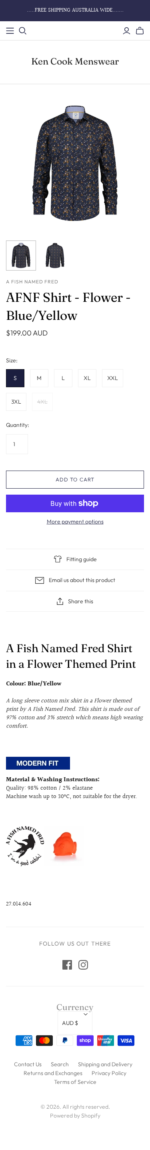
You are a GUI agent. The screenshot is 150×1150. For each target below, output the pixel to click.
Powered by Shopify (75, 1115)
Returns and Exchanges (53, 1073)
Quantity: (17, 424)
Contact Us (28, 1064)
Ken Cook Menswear (75, 61)
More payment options (75, 521)
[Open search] (23, 31)
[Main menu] (10, 31)
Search (60, 1064)
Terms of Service (75, 1081)
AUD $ (70, 1023)
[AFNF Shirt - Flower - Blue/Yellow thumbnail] (21, 256)
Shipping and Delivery (105, 1064)
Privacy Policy (109, 1073)
